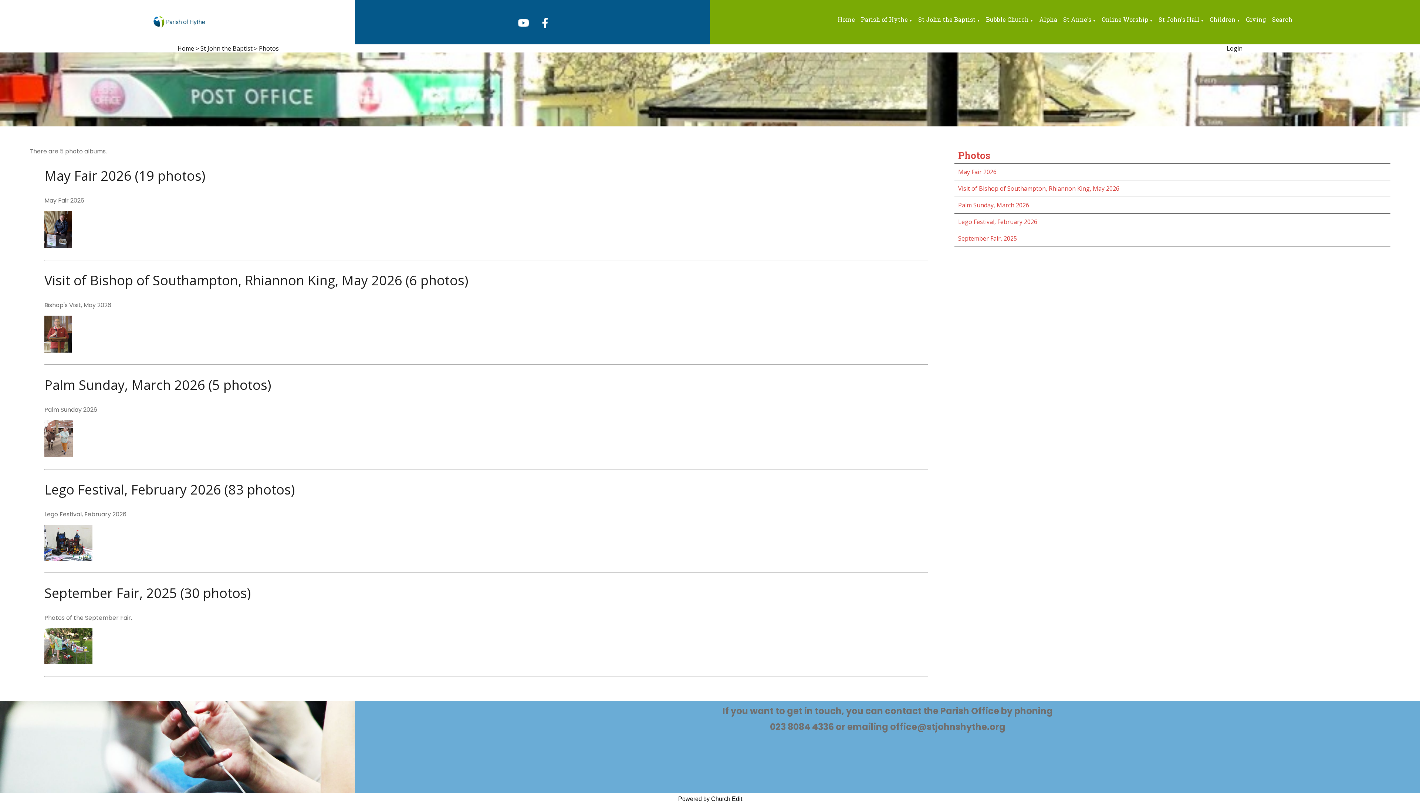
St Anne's (1077, 19)
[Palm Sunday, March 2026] (58, 455)
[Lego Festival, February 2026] (68, 558)
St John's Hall (1179, 19)
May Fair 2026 (977, 172)
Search (1282, 19)
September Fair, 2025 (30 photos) (147, 593)
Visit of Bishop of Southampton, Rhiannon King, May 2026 (1038, 188)
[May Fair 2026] (58, 246)
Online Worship (1125, 19)
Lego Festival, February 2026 (997, 222)
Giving (1256, 19)
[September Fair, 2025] (68, 662)
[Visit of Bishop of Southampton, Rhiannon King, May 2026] (58, 350)
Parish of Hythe (884, 19)
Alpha (1048, 19)
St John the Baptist (947, 19)
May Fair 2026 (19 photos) (124, 176)
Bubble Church (1007, 19)
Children (1222, 19)
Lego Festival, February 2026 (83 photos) (169, 489)
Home (846, 19)
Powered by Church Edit (710, 799)
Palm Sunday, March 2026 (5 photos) (157, 385)
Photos (269, 48)
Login (1234, 48)
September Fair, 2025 (987, 238)
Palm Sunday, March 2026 (993, 205)
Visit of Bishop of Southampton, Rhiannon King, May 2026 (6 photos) (256, 280)
